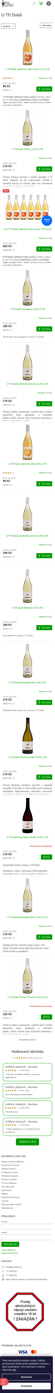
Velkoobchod (7, 1208)
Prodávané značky (9, 1172)
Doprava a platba (9, 1179)
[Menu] (48, 3)
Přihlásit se (10, 1244)
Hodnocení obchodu (28, 1051)
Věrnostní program (9, 1176)
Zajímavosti (6, 1190)
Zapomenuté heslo (9, 1253)
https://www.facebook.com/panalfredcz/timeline (26, 1279)
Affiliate (4, 1194)
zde (14, 1370)
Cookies (5, 1201)
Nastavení (26, 1377)
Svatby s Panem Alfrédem (12, 1162)
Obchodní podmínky (10, 1197)
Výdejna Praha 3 (8, 1169)
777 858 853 (11, 1271)
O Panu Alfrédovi (8, 1183)
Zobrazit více (27, 1142)
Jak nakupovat (7, 1186)
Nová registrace (8, 1250)
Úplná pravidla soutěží (11, 1204)
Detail (46, 857)
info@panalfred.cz (14, 1267)
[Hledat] (34, 3)
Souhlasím (26, 1386)
